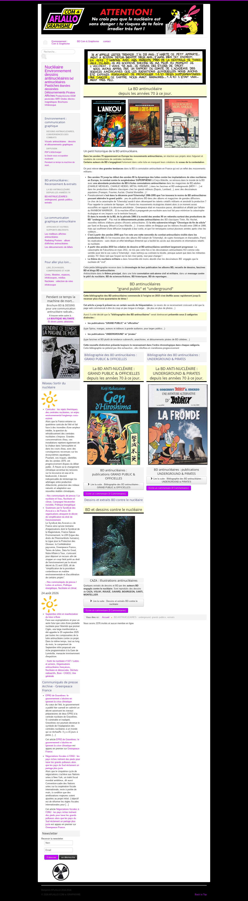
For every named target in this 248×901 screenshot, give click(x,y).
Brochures (63, 102)
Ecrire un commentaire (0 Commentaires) (106, 493)
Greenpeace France (55, 827)
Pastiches (52, 85)
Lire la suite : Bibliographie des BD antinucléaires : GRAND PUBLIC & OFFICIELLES (115, 486)
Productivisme (63, 96)
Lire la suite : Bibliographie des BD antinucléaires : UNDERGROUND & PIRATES (178, 480)
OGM (73, 96)
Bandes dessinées (57, 87)
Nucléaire (54, 67)
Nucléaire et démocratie (57, 670)
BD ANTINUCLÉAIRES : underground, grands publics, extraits (59, 199)
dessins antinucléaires (57, 76)
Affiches (50, 95)
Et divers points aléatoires (60, 321)
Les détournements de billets (59, 247)
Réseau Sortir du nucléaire (54, 385)
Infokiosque (50, 105)
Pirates (70, 92)
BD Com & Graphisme (88, 41)
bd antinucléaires (59, 80)
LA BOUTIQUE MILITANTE (60, 318)
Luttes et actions (54, 585)
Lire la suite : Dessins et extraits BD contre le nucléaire (114, 602)
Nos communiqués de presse (61, 495)
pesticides (50, 99)
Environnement (58, 71)
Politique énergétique (65, 505)
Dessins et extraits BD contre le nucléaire (113, 500)
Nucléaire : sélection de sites (59, 281)
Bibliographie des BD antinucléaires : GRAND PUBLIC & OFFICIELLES (110, 357)
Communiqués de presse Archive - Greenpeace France (60, 686)
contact (107, 41)
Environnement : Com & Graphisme (61, 42)
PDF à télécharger (53, 152)
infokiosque (50, 284)
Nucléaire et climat (67, 588)
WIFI (57, 99)
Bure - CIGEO (64, 673)
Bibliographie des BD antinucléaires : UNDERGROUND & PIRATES (173, 357)
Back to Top (201, 894)
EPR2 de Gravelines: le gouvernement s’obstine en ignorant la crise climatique (59, 698)
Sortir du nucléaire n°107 (59, 661)
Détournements (55, 92)
